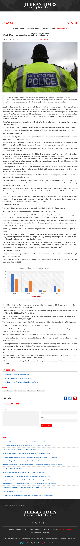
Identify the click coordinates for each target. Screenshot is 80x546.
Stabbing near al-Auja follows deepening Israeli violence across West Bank (26, 453)
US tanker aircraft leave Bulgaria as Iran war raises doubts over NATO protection (28, 495)
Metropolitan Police (7, 390)
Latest (5, 437)
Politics (38, 28)
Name (42, 410)
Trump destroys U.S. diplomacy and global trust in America (21, 461)
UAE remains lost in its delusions (13, 468)
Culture (52, 28)
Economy (30, 28)
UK (15, 390)
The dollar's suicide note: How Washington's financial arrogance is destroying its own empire (32, 465)
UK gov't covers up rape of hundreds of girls (16, 378)
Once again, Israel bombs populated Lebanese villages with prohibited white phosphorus (30, 457)
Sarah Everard (21, 390)
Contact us (22, 506)
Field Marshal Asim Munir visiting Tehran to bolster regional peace (24, 472)
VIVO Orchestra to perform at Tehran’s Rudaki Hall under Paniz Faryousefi (26, 446)
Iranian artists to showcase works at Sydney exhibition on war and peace (25, 442)
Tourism (45, 33)
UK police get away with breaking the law (15, 374)
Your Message (6, 410)
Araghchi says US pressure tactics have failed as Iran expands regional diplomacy (28, 480)
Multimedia (36, 33)
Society (22, 28)
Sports (45, 28)
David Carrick (40, 390)
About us (5, 506)
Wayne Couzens (31, 390)
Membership (13, 506)
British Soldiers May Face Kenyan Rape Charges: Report (20, 382)
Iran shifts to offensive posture (12, 491)
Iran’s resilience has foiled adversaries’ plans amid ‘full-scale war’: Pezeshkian (27, 487)
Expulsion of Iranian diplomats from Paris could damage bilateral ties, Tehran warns (29, 484)
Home (15, 28)
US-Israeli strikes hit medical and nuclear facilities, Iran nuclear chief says (26, 476)
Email (42, 417)
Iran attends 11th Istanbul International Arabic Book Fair (20, 449)
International (61, 28)
